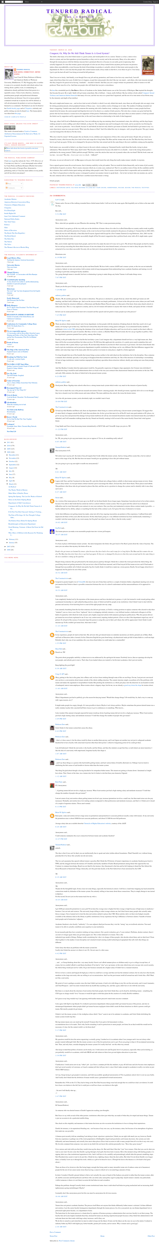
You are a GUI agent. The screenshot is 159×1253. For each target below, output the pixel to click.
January (12, 542)
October (12, 461)
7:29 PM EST (60, 290)
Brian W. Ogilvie (61, 320)
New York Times (9, 222)
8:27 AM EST (60, 492)
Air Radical (12, 487)
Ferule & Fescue (12, 342)
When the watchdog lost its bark (16, 404)
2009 (9, 449)
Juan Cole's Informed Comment (14, 216)
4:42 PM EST (60, 953)
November (12, 458)
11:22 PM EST (61, 429)
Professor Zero (60, 724)
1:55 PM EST (60, 643)
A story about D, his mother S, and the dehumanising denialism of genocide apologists (23, 283)
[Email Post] (83, 185)
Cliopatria (28, 108)
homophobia (112, 187)
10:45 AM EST (61, 900)
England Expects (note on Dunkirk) (17, 352)
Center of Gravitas (13, 380)
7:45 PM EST (60, 315)
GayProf (58, 528)
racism (121, 187)
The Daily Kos (9, 239)
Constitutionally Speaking (16, 279)
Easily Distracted (13, 298)
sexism (127, 187)
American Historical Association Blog (17, 202)
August (11, 468)
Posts (9, 183)
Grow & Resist (12, 395)
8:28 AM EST (60, 827)
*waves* (9, 344)
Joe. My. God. (12, 373)
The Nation (8, 241)
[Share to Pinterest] (96, 185)
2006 (9, 550)
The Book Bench (10, 236)
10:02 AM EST (61, 522)
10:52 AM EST (61, 573)
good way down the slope (133, 685)
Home (102, 1236)
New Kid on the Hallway (15, 409)
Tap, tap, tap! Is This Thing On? (16, 390)
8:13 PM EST (60, 806)
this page (18, 113)
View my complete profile (15, 117)
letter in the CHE (69, 329)
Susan (57, 497)
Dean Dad (58, 649)
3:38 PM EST (60, 1055)
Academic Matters (10, 199)
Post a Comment (55, 1232)
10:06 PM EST (61, 401)
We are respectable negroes (16, 331)
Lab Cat (58, 199)
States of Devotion (10, 230)
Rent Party (58, 782)
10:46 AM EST (61, 1196)
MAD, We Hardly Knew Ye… (16, 326)
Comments (11, 188)
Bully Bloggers (12, 305)
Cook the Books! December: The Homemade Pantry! (23, 397)
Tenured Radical (79, 11)
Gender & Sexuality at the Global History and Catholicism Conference (20, 318)
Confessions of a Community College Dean (22, 324)
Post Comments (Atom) (67, 1241)
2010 (9, 445)
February (12, 539)
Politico (7, 224)
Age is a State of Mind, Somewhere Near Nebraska (22, 383)
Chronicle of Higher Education (14, 205)
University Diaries (13, 265)
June (10, 474)
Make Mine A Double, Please (18, 493)
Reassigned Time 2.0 (14, 388)
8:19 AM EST (60, 877)
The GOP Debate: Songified (15, 375)
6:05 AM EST (60, 441)
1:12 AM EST (60, 776)
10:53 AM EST (61, 590)
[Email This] (86, 185)
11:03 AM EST (61, 688)
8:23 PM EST (60, 376)
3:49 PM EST (60, 719)
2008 (9, 452)
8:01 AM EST (60, 472)
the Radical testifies (140, 187)
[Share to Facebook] (94, 185)
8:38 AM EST (60, 668)
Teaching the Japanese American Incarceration (20, 260)
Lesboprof (10, 424)
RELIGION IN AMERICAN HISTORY (20, 314)
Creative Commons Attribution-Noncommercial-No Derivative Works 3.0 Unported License (22, 133)
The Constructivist (61, 407)
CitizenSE (81, 582)
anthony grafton (60, 295)
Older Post (151, 1236)
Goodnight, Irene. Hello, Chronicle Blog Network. (22, 426)
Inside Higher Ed (10, 213)
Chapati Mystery (13, 272)
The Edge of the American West (18, 349)
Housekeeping (11, 412)
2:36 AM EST (60, 1227)
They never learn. (12, 267)
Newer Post (53, 1236)
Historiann (11, 289)
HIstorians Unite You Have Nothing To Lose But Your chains (81, 187)
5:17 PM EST (60, 1030)
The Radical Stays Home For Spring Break (22, 520)
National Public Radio (11, 219)
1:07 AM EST (60, 754)
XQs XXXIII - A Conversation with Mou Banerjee (22, 274)
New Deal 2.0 (11, 431)
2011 (9, 442)
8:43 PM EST (60, 731)
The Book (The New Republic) (14, 233)
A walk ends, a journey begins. (16, 359)
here (53, 90)
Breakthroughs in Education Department (22, 524)
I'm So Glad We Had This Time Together (19, 419)
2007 (9, 546)
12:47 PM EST (61, 839)
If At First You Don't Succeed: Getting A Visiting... (25, 512)
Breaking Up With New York (17, 357)
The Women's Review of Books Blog (16, 247)
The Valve (7, 244)
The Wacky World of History (18, 490)
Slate (6, 227)
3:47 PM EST (60, 1096)
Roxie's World (12, 417)
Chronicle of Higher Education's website (97, 823)
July (10, 471)
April (11, 481)
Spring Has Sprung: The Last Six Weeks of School (25, 496)
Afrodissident (11, 402)
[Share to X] (91, 185)
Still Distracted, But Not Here (15, 300)
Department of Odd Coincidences (19, 503)
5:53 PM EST (60, 214)
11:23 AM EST (61, 626)
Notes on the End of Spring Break (19, 499)
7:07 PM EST (60, 277)
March (11, 484)
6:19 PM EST (60, 257)
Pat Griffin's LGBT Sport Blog (17, 364)
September (12, 464)
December (12, 455)
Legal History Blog (13, 258)
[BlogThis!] (89, 185)
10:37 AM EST (61, 534)
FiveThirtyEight (9, 210)
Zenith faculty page (13, 108)
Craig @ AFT (59, 674)
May (10, 477)
